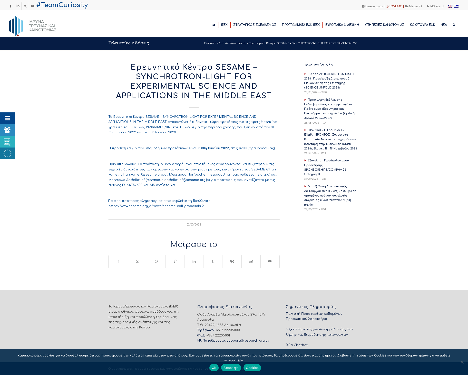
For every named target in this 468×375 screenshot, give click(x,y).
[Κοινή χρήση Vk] (232, 261)
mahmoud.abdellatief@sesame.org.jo (178, 180)
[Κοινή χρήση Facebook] (118, 261)
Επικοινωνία (374, 6)
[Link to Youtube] (32, 6)
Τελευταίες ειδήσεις (128, 43)
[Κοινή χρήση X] (137, 261)
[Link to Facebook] (10, 6)
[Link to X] (25, 6)
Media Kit (415, 6)
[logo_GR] (39, 24)
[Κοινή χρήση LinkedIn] (194, 261)
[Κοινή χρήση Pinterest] (175, 261)
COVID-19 (395, 6)
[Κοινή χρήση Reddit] (251, 261)
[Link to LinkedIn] (17, 6)
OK (214, 368)
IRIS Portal (436, 6)
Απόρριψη (231, 368)
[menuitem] (373, 6)
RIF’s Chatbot (297, 345)
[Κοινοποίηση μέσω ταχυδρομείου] (270, 261)
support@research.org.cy (248, 340)
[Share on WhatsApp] (156, 261)
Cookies (252, 368)
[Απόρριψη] (461, 362)
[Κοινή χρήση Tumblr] (213, 261)
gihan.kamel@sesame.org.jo (143, 174)
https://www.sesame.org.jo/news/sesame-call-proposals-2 (156, 206)
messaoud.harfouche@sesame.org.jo (238, 174)
